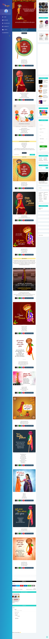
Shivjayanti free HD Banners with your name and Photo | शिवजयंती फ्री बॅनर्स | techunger (41, 26)
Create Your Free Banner (29, 65)
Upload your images (41, 208)
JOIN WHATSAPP (23, 30)
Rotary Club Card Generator (46, 160)
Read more (24, 152)
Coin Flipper (40, 159)
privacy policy (40, 198)
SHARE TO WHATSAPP (24, 29)
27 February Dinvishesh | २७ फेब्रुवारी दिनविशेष (41, 38)
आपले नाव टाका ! (24, 33)
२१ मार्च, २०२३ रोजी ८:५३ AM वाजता (18, 610)
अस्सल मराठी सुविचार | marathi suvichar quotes (45, 81)
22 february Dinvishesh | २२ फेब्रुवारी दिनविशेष (46, 38)
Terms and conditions (45, 199)
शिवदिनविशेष (40, 193)
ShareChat (44, 114)
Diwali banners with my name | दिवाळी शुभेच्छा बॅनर (45, 86)
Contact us (40, 197)
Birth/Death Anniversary (40, 195)
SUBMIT (43, 146)
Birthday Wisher (41, 160)
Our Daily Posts (41, 192)
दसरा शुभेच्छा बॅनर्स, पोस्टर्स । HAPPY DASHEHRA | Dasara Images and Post (45, 91)
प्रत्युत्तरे (16, 615)
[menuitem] (6, 11)
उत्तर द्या (15, 613)
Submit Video (41, 235)
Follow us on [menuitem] (6, 23)
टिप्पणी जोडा (16, 618)
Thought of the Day (46, 195)
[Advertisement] (43, 59)
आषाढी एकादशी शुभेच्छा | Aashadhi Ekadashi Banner (45, 96)
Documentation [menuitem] (5, 32)
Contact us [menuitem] (6, 26)
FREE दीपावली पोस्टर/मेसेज (44, 101)
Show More (43, 12)
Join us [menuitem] (5, 29)
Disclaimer (40, 199)
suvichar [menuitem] (6, 20)
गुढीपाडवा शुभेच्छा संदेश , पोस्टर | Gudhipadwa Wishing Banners (16, 601)
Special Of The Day (46, 193)
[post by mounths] (43, 188)
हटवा (17, 613)
